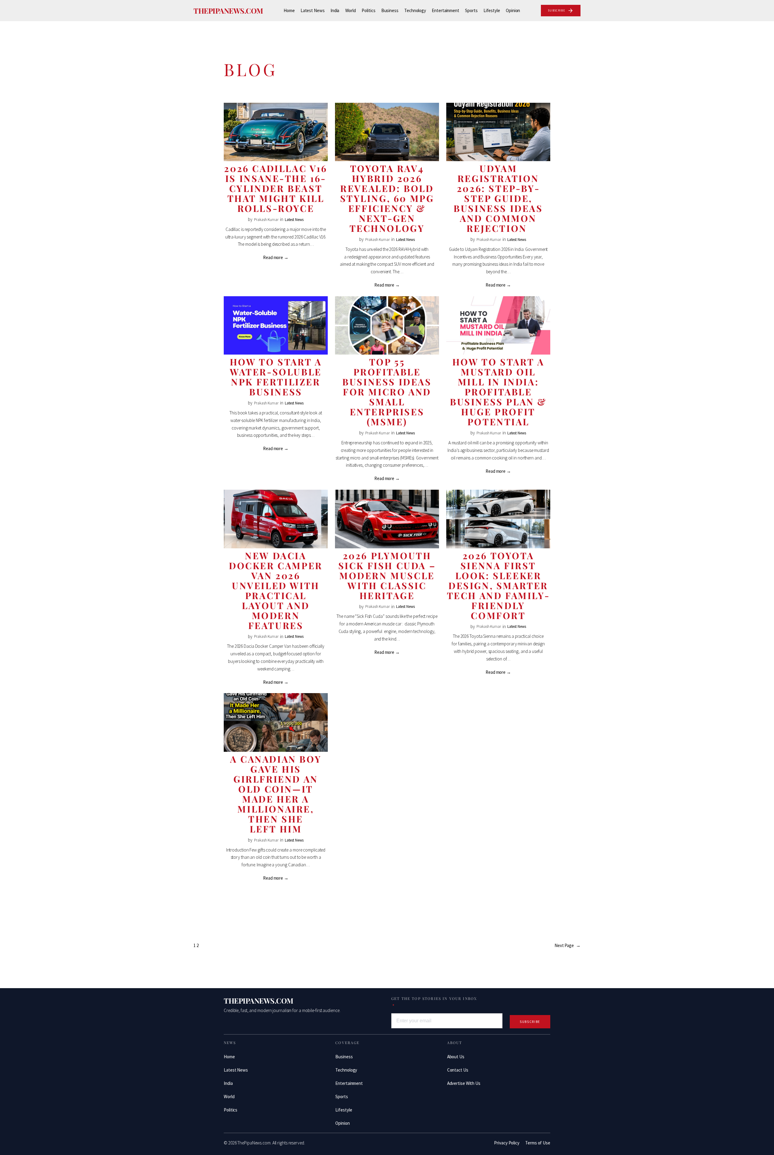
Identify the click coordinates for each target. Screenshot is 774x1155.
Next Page (567, 945)
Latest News (294, 219)
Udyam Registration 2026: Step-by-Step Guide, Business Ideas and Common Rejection (498, 198)
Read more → (275, 257)
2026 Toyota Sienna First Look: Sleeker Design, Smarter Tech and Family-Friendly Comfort (498, 586)
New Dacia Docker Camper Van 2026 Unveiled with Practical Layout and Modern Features (276, 591)
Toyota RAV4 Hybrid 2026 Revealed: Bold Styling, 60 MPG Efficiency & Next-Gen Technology (387, 198)
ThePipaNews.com (228, 10)
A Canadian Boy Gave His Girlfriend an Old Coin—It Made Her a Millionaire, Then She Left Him (275, 794)
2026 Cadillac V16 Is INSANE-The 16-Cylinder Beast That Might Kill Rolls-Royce (275, 188)
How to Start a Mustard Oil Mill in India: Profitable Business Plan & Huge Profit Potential (498, 392)
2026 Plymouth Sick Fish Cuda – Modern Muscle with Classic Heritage (387, 576)
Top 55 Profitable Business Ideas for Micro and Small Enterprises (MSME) (386, 392)
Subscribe (530, 1022)
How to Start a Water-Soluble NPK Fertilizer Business (276, 377)
